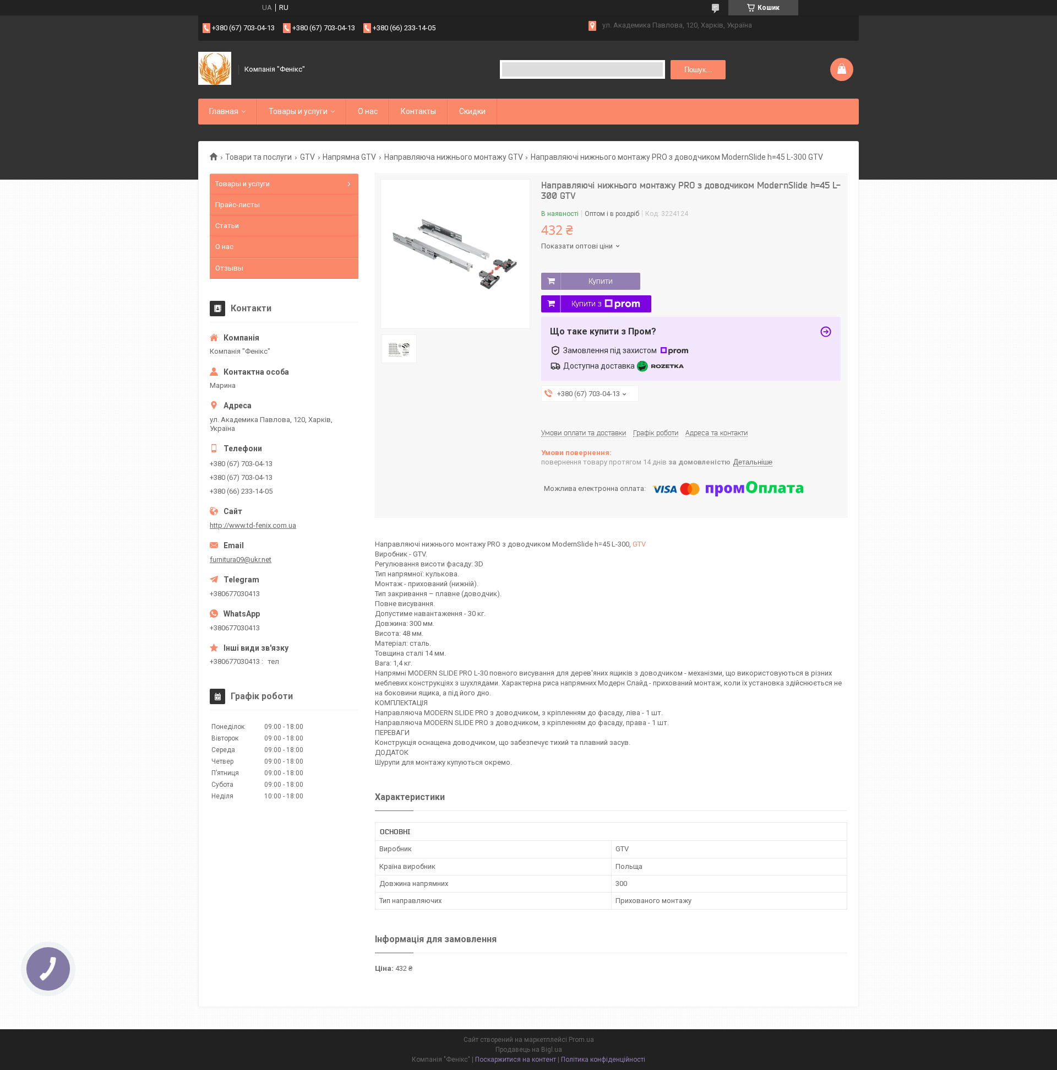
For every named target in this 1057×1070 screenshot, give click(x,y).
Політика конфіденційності (603, 1059)
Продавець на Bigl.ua (528, 1049)
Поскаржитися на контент (515, 1059)
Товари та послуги (258, 157)
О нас (368, 111)
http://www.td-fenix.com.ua (253, 525)
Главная (223, 111)
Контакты (418, 111)
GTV (307, 157)
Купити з (586, 303)
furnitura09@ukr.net (240, 559)
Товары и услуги (298, 111)
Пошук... (698, 70)
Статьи (227, 225)
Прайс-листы (237, 205)
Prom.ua (581, 1040)
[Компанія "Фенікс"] (214, 69)
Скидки (472, 111)
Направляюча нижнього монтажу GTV (453, 157)
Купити (601, 281)
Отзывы (229, 268)
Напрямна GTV (349, 157)
